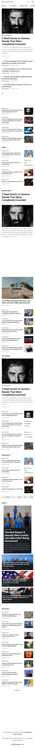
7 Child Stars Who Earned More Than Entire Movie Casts (12, 172)
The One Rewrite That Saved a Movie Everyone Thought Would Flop (12, 321)
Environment (6, 455)
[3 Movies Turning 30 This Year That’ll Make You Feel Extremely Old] (28, 682)
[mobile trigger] (31, 2)
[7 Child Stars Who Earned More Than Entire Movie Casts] (28, 172)
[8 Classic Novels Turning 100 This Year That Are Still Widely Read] (28, 645)
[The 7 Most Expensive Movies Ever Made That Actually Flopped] (28, 339)
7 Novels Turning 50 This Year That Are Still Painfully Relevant (11, 615)
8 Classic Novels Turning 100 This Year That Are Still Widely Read (12, 645)
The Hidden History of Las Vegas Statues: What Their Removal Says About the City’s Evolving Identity (16, 564)
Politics (4, 503)
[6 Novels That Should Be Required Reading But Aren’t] (28, 654)
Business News (6, 191)
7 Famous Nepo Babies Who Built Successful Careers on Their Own (11, 153)
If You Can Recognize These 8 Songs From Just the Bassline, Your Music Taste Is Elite (12, 120)
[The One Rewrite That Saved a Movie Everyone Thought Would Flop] (28, 321)
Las (14, 497)
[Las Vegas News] (7, 2)
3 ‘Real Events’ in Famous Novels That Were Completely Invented (16, 41)
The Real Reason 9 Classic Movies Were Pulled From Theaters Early (12, 330)
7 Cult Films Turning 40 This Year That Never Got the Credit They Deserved (16, 302)
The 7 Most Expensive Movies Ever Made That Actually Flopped (11, 339)
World (4, 147)
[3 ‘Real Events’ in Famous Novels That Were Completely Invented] (17, 21)
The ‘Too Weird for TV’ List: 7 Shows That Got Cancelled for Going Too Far (12, 130)
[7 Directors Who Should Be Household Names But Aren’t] (28, 673)
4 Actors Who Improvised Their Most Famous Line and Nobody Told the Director (12, 625)
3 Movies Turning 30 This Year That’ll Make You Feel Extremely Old (12, 683)
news (25, 497)
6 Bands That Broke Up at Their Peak (12, 181)
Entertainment (8, 35)
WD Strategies (16, 744)
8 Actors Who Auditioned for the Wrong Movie (11, 163)
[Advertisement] (17, 256)
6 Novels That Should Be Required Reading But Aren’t (11, 654)
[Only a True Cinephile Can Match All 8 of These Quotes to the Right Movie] (28, 348)
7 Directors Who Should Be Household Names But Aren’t (10, 673)
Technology (6, 356)
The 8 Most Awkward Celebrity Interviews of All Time (10, 635)
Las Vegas (7, 497)
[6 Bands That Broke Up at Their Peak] (28, 182)
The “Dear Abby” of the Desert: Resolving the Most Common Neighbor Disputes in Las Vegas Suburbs (17, 597)
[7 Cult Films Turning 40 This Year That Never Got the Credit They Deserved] (17, 288)
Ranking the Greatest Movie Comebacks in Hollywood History (11, 312)
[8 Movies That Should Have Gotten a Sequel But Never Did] (28, 663)
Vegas (19, 497)
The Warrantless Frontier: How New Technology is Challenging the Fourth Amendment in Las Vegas (14, 580)
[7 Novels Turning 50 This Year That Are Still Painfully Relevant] (28, 615)
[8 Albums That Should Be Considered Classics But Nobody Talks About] (28, 139)
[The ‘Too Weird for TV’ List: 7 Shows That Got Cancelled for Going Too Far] (28, 130)
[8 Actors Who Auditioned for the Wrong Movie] (28, 163)
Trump (31, 497)
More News (5, 609)
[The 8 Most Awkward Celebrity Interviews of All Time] (28, 635)
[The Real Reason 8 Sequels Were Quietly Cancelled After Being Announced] (17, 517)
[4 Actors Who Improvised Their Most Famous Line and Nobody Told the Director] (28, 624)
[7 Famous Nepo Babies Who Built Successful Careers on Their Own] (28, 153)
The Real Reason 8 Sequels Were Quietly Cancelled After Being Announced (16, 536)
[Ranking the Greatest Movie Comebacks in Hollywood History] (28, 312)
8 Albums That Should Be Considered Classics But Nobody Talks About (12, 139)
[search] (24, 2)
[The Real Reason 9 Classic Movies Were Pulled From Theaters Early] (28, 330)
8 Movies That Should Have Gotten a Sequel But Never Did (12, 664)
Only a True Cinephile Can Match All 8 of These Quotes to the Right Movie (12, 348)
